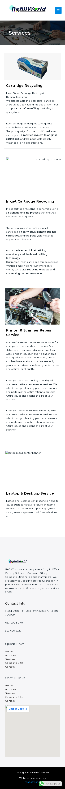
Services (10, 659)
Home (9, 651)
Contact (10, 666)
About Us (10, 655)
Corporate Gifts (14, 662)
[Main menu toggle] (58, 10)
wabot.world (32, 781)
